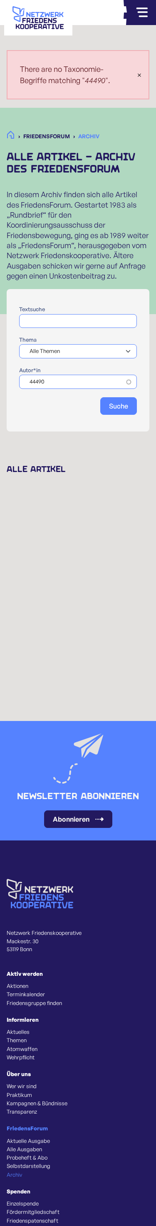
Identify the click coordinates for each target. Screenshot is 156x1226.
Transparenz (22, 1111)
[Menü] (142, 12)
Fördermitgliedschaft (33, 1211)
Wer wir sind (22, 1086)
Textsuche (32, 309)
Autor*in (30, 370)
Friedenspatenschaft (32, 1220)
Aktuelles (18, 1031)
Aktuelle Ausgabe (28, 1140)
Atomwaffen (22, 1049)
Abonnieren (71, 819)
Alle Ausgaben (24, 1149)
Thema (28, 339)
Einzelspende (23, 1203)
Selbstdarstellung (28, 1166)
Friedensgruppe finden (34, 1003)
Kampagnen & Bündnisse (37, 1103)
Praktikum (19, 1094)
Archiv (14, 1174)
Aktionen (17, 985)
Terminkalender (26, 994)
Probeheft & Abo (27, 1157)
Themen (17, 1040)
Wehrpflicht (21, 1057)
